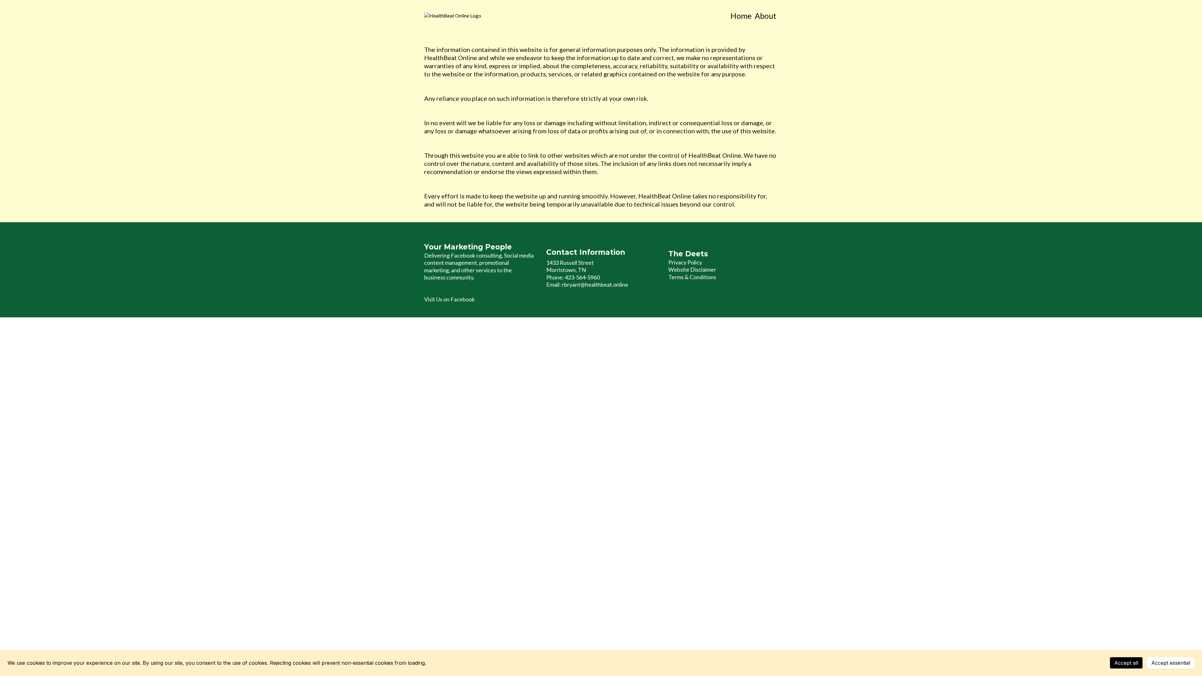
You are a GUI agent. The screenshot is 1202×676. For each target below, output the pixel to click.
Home (741, 15)
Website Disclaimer (692, 269)
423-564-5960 (582, 277)
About (765, 15)
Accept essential (1170, 663)
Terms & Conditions (692, 277)
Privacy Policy (685, 262)
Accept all (1126, 663)
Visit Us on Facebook (449, 299)
